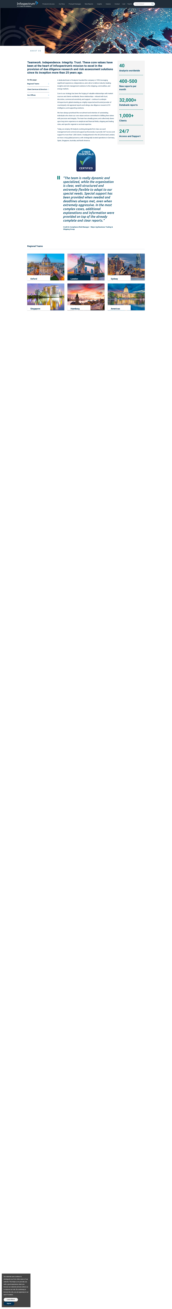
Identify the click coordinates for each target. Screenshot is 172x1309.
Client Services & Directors (37, 89)
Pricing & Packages (75, 4)
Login (123, 4)
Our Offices (31, 95)
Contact (117, 4)
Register (129, 4)
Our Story (62, 4)
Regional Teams (33, 84)
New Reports (89, 4)
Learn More (11, 1299)
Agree (9, 1303)
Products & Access (48, 4)
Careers (108, 4)
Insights (99, 4)
